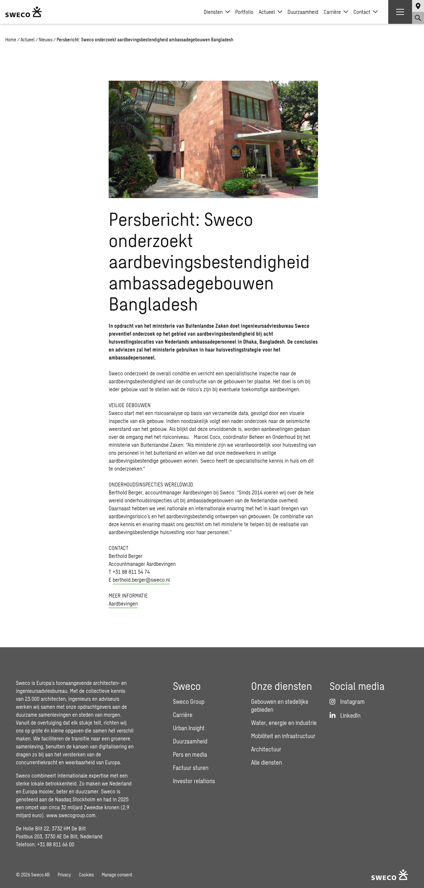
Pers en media (190, 754)
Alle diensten (266, 762)
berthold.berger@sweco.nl (141, 579)
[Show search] (418, 18)
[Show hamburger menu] (400, 12)
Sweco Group (188, 701)
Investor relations (194, 780)
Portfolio (244, 12)
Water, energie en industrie (284, 722)
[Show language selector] (418, 6)
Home (10, 39)
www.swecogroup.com (70, 815)
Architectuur (266, 749)
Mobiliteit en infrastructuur (283, 736)
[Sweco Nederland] (23, 12)
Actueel (267, 12)
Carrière (332, 12)
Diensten (213, 12)
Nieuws (45, 39)
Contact (361, 12)
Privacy (64, 874)
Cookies (86, 874)
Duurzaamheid (303, 12)
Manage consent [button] (117, 874)
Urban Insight (189, 728)
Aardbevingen (123, 603)
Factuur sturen (190, 767)
